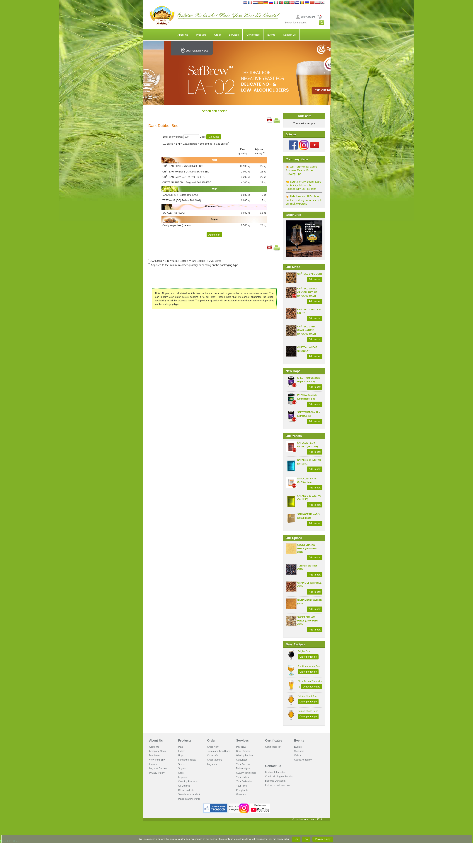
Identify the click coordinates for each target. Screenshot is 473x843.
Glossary (241, 794)
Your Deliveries (244, 781)
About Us (183, 34)
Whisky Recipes (244, 755)
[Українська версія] (307, 3)
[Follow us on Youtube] (315, 141)
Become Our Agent (275, 780)
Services (234, 34)
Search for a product (189, 794)
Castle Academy (303, 759)
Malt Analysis (243, 768)
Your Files (241, 785)
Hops (181, 755)
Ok (296, 839)
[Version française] (250, 3)
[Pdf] (269, 119)
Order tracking (214, 759)
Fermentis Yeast (187, 759)
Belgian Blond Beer (307, 696)
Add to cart (315, 279)
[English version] (245, 3)
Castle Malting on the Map (279, 776)
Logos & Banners (158, 768)
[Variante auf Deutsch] (265, 3)
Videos (298, 755)
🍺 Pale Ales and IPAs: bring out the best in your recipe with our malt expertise (304, 200)
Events (271, 34)
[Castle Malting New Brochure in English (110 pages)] (304, 222)
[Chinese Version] (312, 3)
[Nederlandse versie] (255, 3)
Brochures (154, 755)
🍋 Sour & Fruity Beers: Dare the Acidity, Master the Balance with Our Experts (303, 185)
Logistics (212, 764)
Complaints (242, 790)
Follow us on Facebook (277, 785)
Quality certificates (246, 772)
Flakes (181, 751)
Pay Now (241, 746)
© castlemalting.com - (307, 819)
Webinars (299, 751)
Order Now (212, 746)
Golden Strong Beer (308, 711)
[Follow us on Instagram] (304, 141)
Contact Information (275, 772)
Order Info (212, 755)
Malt (180, 746)
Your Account (308, 16)
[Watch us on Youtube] (260, 804)
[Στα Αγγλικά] (297, 3)
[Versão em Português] (281, 3)
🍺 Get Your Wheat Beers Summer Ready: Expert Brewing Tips (301, 170)
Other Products (186, 790)
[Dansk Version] (291, 3)
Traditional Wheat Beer (309, 666)
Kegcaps (183, 777)
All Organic (184, 785)
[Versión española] (260, 3)
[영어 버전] (322, 3)
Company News (157, 751)
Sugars (182, 768)
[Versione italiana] (276, 3)
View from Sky (157, 759)
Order (217, 34)
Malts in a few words (189, 798)
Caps (181, 772)
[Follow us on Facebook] (293, 141)
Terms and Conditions (218, 751)
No (306, 839)
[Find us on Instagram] (239, 804)
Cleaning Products (188, 781)
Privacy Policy (157, 772)
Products (201, 34)
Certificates (253, 34)
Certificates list (273, 746)
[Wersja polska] (317, 3)
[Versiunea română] (302, 3)
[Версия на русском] (271, 3)
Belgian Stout (304, 651)
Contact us (289, 34)
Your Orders (242, 777)
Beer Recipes (243, 751)
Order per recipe (308, 656)
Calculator (241, 759)
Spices (182, 764)
